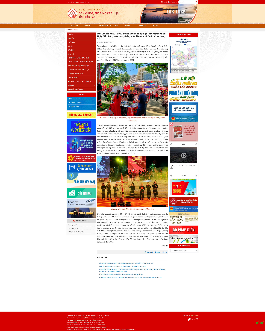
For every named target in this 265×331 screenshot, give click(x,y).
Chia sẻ (164, 252)
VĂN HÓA (71, 38)
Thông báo (142, 25)
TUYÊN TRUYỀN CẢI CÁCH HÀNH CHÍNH (80, 62)
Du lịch (75, 29)
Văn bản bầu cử (75, 106)
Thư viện (127, 25)
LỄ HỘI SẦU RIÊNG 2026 (75, 74)
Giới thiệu (87, 25)
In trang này (149, 252)
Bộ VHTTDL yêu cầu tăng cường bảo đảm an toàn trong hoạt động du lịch (121, 274)
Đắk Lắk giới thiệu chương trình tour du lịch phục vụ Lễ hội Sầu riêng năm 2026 (122, 266)
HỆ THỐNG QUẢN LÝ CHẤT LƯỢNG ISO (80, 81)
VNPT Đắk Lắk (194, 315)
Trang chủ (74, 25)
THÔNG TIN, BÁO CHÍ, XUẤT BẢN (78, 58)
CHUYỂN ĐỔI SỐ (73, 77)
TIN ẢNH (183, 177)
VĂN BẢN (71, 85)
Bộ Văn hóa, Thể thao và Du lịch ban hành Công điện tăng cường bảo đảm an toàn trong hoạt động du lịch (130, 277)
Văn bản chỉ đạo (75, 99)
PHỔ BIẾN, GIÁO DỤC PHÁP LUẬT (78, 66)
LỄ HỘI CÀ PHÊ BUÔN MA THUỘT (78, 70)
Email (158, 252)
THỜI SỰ (70, 34)
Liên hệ (155, 25)
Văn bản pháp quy (75, 103)
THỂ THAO (71, 42)
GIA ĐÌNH (70, 50)
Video (183, 144)
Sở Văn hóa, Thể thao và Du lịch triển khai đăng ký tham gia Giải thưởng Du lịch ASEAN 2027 (126, 263)
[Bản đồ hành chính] (183, 55)
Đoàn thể (71, 54)
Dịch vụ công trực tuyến (108, 25)
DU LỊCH (70, 46)
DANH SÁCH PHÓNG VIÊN (76, 89)
